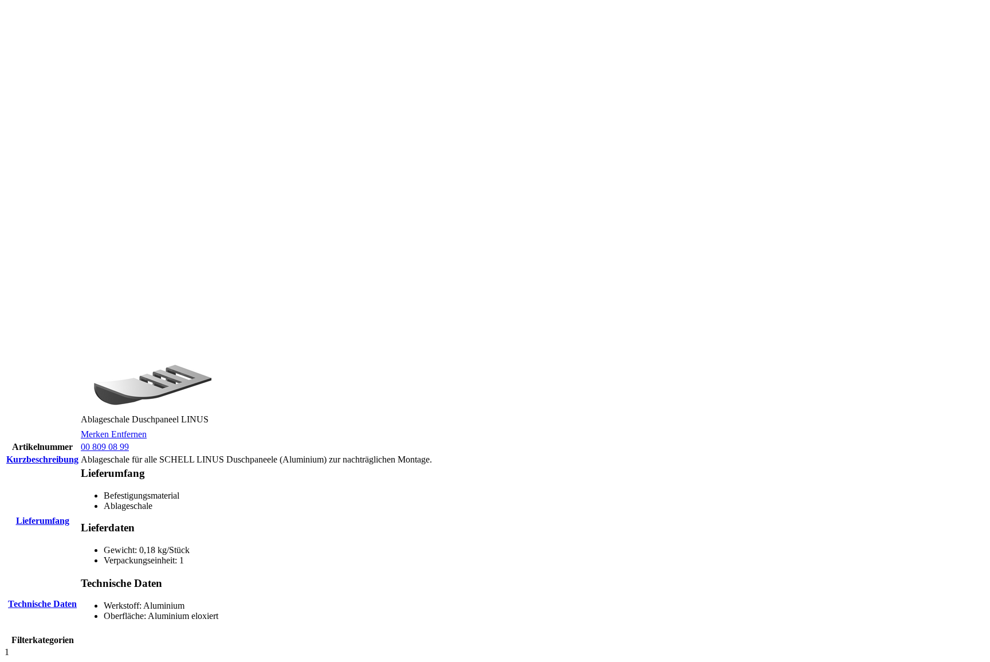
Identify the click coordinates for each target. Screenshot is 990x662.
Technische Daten (42, 604)
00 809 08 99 (105, 447)
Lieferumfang (42, 521)
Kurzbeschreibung (42, 459)
